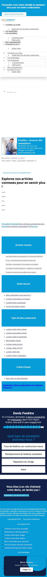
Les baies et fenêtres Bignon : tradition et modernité (24, 268)
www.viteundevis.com (26, 152)
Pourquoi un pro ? (12, 44)
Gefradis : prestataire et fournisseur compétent (22, 264)
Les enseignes (11, 33)
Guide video (16, 48)
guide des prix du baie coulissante (25, 29)
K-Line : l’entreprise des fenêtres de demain (21, 260)
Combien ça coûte (12, 25)
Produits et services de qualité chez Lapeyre (21, 272)
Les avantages (11, 31)
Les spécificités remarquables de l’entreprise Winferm (24, 256)
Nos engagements (13, 42)
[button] (23, 194)
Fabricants (16, 40)
